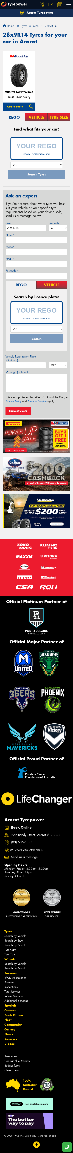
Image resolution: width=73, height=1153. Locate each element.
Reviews (10, 1039)
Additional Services (16, 1001)
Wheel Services (13, 996)
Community (13, 1025)
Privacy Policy (13, 401)
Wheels (9, 959)
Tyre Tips (9, 954)
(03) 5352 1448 (23, 842)
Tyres (8, 931)
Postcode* (11, 271)
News (8, 1034)
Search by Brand (14, 945)
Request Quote (18, 410)
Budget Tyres (12, 1065)
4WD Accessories (15, 978)
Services (10, 973)
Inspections (11, 987)
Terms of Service (37, 401)
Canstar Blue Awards (17, 1061)
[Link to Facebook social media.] (36, 1144)
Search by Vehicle (15, 936)
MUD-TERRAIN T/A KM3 (19, 92)
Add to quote (15, 106)
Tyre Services (12, 991)
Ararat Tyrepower (39, 13)
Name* (10, 235)
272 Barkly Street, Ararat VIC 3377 (36, 835)
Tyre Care (10, 950)
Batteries (9, 982)
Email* (9, 259)
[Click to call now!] (42, 4)
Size (8, 223)
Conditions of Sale (47, 1135)
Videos (9, 1044)
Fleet (8, 1020)
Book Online (13, 1015)
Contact (10, 1010)
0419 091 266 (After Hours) (26, 850)
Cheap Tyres (11, 1070)
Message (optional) (17, 372)
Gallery (9, 1029)
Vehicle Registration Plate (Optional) (20, 358)
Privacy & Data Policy (25, 1135)
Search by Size (13, 940)
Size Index (10, 1056)
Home (10, 26)
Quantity (54, 223)
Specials (10, 1005)
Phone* (9, 247)
